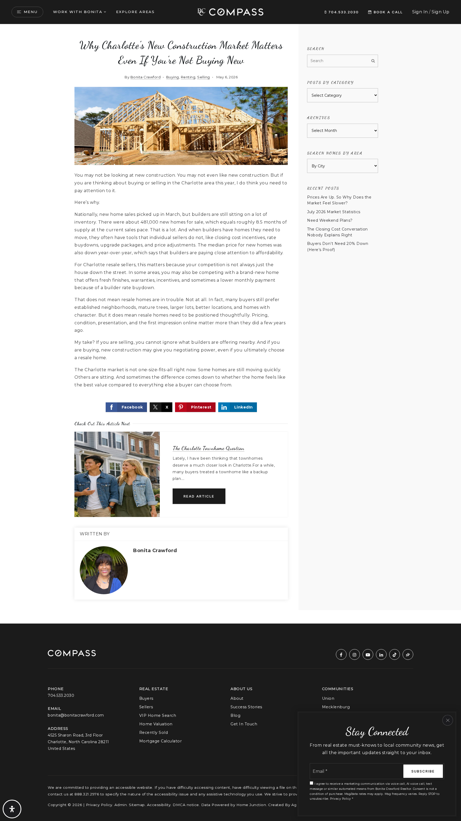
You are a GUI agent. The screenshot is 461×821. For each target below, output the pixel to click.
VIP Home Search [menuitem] (157, 715)
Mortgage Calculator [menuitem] (160, 741)
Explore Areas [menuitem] (135, 12)
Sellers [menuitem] (146, 707)
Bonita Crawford (145, 77)
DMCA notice (186, 805)
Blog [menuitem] (235, 715)
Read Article (199, 496)
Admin (120, 805)
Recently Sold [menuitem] (153, 732)
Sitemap (137, 805)
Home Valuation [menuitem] (156, 724)
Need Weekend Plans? (330, 220)
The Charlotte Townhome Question (208, 448)
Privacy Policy (99, 805)
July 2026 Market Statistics (333, 211)
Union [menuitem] (328, 698)
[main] (230, 324)
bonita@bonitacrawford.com (76, 715)
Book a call (387, 12)
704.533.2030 (343, 12)
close (447, 720)
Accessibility (159, 805)
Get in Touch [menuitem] (243, 724)
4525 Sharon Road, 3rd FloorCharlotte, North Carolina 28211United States (78, 742)
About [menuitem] (237, 698)
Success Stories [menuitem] (246, 707)
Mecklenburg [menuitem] (336, 707)
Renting (188, 77)
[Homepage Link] (230, 11)
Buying (172, 77)
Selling (203, 77)
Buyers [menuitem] (146, 698)
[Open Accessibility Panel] (12, 809)
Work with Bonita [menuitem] (77, 12)
